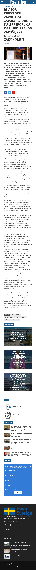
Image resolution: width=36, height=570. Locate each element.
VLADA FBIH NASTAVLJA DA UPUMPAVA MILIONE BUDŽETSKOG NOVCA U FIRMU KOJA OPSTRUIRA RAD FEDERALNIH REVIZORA (21, 441)
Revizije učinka (17, 415)
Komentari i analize (9, 6)
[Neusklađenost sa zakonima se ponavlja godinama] (7, 551)
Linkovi (8, 535)
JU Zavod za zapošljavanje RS (12, 320)
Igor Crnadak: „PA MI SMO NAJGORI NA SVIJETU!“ (21, 447)
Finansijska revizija (18, 406)
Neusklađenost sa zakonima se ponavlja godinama (19, 550)
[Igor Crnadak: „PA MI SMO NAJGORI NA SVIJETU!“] (7, 448)
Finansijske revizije (15, 314)
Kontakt (8, 532)
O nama (8, 529)
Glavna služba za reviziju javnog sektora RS (15, 317)
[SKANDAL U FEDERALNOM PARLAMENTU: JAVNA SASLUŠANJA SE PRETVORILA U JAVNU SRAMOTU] (7, 435)
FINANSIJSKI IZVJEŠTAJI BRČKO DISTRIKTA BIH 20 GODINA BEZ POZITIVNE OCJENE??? (18, 335)
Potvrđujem (18, 492)
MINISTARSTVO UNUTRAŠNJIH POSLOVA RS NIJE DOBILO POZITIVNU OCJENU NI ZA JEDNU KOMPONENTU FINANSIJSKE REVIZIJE (21, 455)
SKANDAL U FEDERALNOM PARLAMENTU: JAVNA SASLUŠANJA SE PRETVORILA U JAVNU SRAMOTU (21, 435)
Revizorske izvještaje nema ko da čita (21, 555)
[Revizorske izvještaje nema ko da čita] (7, 556)
